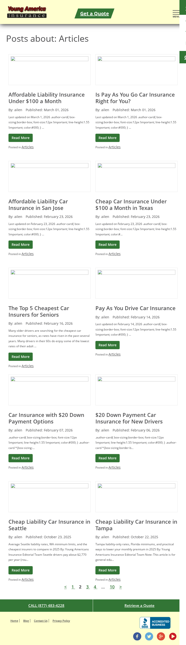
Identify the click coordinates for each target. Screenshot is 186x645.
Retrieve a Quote (139, 605)
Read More (21, 137)
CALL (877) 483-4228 (46, 605)
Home (14, 620)
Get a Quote (94, 13)
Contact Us (40, 620)
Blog (26, 620)
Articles (28, 147)
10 (112, 587)
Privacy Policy (61, 620)
